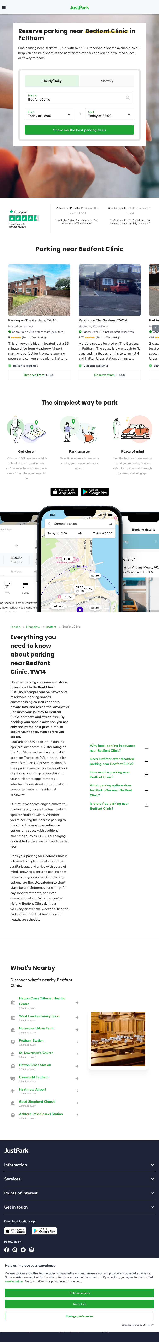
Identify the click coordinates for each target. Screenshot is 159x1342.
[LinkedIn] (31, 1249)
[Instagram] (14, 1249)
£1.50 (109, 375)
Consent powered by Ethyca (135, 1324)
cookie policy (14, 1281)
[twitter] (23, 1249)
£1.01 (39, 375)
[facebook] (6, 1249)
